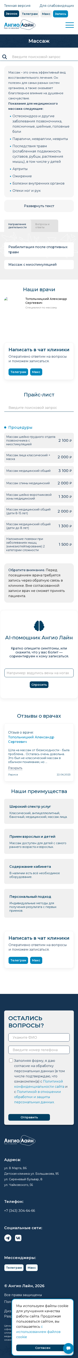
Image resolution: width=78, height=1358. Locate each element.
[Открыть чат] (68, 1348)
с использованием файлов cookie (38, 1332)
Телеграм (30, 14)
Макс (46, 14)
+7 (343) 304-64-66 (19, 1211)
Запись (60, 14)
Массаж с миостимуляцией (32, 265)
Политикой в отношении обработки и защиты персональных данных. (37, 1097)
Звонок (11, 14)
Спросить (39, 685)
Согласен (42, 1348)
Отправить (29, 1117)
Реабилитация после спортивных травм (38, 249)
